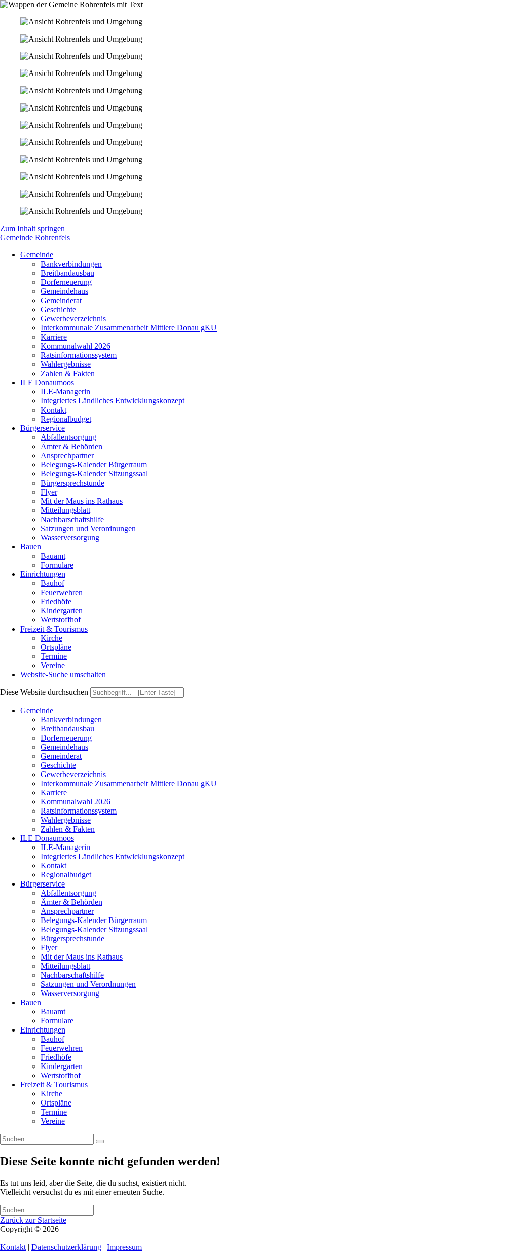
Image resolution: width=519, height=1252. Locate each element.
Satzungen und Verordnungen (88, 984)
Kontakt (53, 865)
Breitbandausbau (67, 728)
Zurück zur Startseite (33, 1220)
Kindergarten (62, 1066)
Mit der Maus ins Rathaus (82, 956)
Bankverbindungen (71, 719)
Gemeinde (36, 710)
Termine (54, 1112)
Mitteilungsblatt (65, 966)
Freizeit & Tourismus (54, 1084)
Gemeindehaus (64, 747)
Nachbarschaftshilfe (72, 975)
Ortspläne (56, 1102)
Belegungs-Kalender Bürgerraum (94, 920)
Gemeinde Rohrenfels (35, 237)
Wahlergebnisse (66, 820)
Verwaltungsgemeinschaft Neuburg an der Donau (140, 1229)
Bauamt (53, 1011)
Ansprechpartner (67, 911)
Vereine (53, 1121)
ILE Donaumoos (47, 838)
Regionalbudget (66, 874)
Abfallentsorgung (68, 893)
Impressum (124, 1247)
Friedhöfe (56, 1057)
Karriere (54, 792)
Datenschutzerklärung (66, 1247)
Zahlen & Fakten (68, 829)
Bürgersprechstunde (72, 938)
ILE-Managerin (65, 847)
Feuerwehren (62, 1048)
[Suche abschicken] (100, 1141)
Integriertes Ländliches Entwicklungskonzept (112, 856)
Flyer (49, 947)
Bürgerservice (42, 883)
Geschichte (58, 765)
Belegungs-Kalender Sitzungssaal (94, 929)
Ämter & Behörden (71, 902)
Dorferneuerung (66, 737)
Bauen (30, 1002)
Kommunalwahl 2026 (75, 801)
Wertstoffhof (61, 1075)
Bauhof (52, 1039)
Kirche (51, 1093)
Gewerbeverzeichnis (73, 774)
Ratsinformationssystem (79, 810)
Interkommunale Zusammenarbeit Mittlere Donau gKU (129, 783)
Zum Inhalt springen (32, 228)
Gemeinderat (61, 756)
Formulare (57, 1020)
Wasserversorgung (70, 993)
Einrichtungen (42, 1029)
